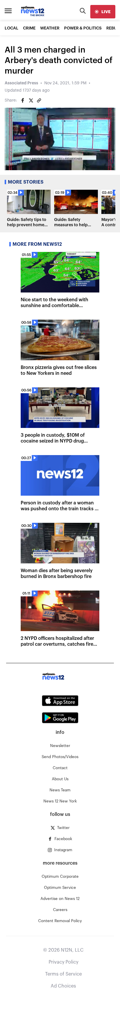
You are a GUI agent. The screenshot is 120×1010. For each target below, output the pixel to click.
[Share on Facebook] (22, 100)
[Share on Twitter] (31, 100)
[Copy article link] (39, 100)
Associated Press (21, 83)
